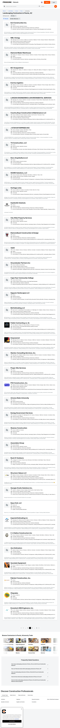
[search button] (55, 6)
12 (36, 627)
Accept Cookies (12, 721)
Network (15, 2)
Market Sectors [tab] (13, 695)
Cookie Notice (17, 718)
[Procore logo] (7, 2)
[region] (12, 717)
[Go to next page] (39, 628)
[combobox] (47, 6)
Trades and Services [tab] (21, 695)
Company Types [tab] (5, 695)
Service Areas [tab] (30, 695)
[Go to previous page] (21, 628)
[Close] (21, 709)
